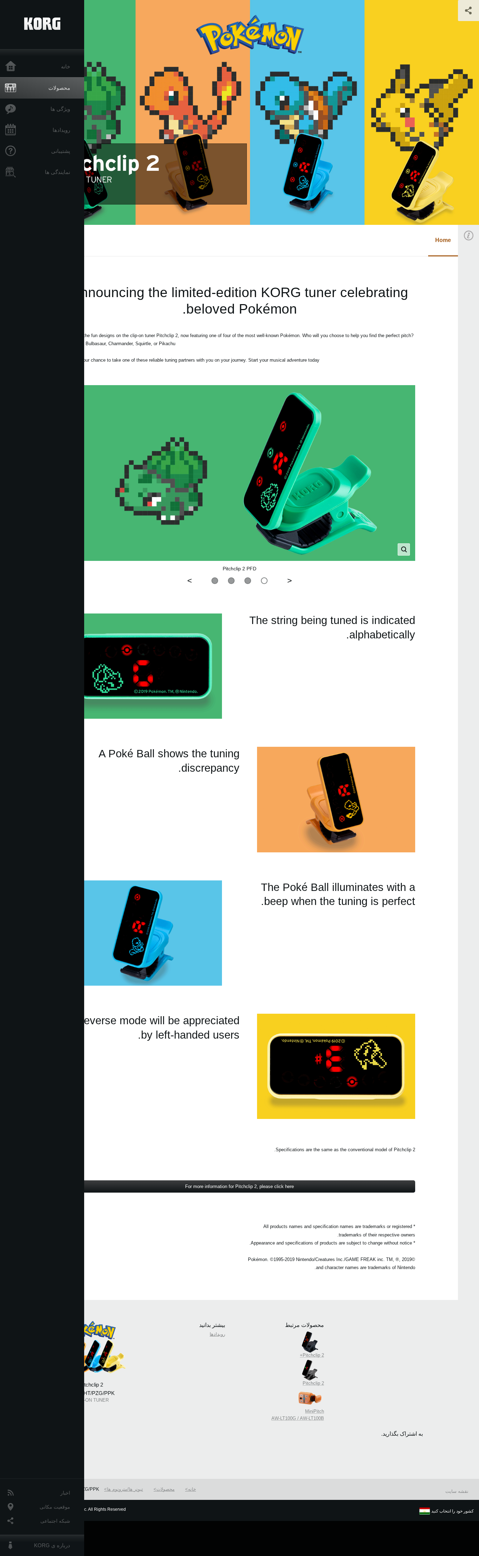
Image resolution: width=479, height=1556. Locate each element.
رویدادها (61, 130)
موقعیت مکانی (55, 1507)
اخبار (65, 1493)
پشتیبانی (60, 151)
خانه (65, 66)
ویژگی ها (60, 109)
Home (443, 240)
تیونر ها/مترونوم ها (125, 1489)
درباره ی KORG (52, 1545)
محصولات (59, 88)
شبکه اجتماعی (55, 1521)
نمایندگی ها (57, 172)
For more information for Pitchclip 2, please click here (239, 1186)
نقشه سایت (456, 1491)
